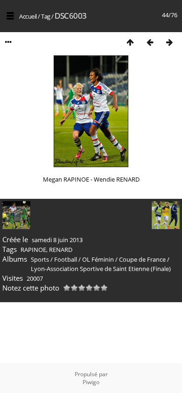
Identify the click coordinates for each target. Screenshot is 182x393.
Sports (40, 259)
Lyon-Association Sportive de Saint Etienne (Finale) (101, 268)
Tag (45, 16)
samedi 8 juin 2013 (57, 240)
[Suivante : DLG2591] (169, 42)
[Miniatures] (130, 42)
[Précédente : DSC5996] (150, 42)
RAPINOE (33, 249)
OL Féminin (98, 259)
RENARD (60, 249)
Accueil (28, 16)
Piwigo (91, 382)
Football (65, 259)
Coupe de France (142, 259)
